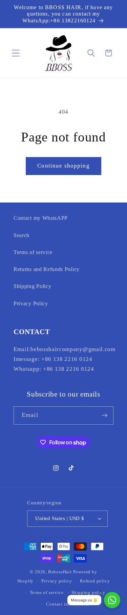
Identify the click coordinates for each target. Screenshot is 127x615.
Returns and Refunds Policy (47, 269)
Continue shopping (63, 165)
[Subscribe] (104, 415)
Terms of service (33, 252)
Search (21, 235)
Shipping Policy (32, 286)
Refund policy (95, 581)
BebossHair (60, 572)
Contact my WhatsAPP (41, 218)
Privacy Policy (31, 303)
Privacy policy (56, 581)
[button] (15, 53)
